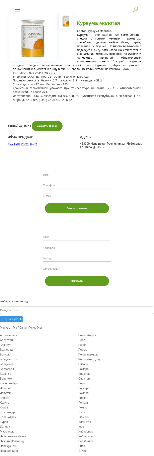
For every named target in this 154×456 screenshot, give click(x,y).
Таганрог (84, 388)
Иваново (5, 388)
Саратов (84, 378)
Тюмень (83, 417)
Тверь (82, 397)
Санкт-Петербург (30, 327)
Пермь (82, 349)
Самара (83, 369)
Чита (81, 446)
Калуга (4, 402)
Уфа (81, 426)
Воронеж (6, 378)
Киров (4, 407)
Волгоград (7, 369)
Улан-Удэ (84, 422)
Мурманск (7, 431)
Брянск (5, 354)
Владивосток (9, 359)
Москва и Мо (8, 327)
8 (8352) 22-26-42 (19, 125)
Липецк (5, 426)
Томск (82, 407)
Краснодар (7, 412)
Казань (5, 397)
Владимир (7, 364)
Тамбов (83, 393)
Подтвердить (11, 319)
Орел (81, 340)
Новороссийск (9, 450)
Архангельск (8, 335)
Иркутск (5, 393)
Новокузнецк (8, 446)
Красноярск (8, 417)
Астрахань (7, 340)
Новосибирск (87, 335)
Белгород (6, 349)
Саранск (84, 373)
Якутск (82, 450)
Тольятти (84, 402)
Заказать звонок (47, 126)
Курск (4, 422)
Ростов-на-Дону (89, 359)
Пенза (82, 344)
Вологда (5, 373)
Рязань (83, 364)
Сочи (81, 383)
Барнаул (5, 344)
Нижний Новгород (12, 441)
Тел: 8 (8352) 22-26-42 (22, 144)
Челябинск (85, 441)
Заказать (77, 281)
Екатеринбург (9, 383)
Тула (81, 412)
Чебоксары (85, 436)
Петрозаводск (88, 354)
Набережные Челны (13, 436)
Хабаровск (85, 431)
